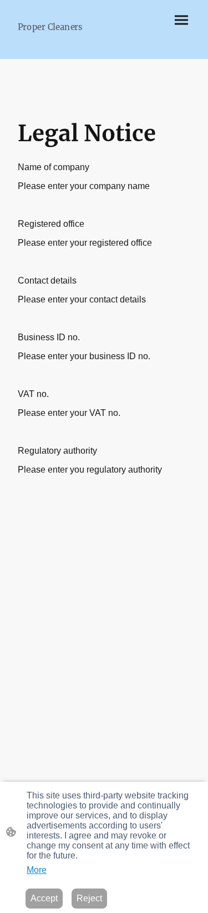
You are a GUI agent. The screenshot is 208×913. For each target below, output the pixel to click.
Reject (89, 898)
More (37, 870)
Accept (44, 898)
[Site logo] (56, 42)
